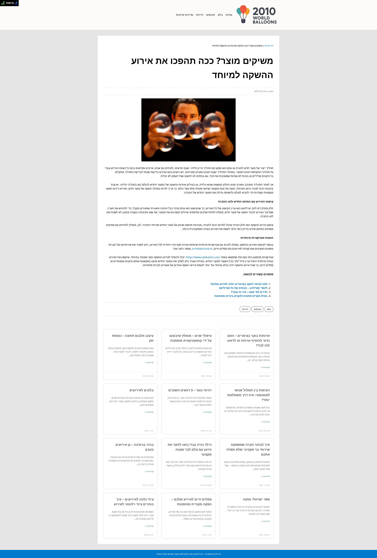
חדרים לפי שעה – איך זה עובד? (249, 292)
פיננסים (210, 14)
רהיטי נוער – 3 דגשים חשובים (190, 390)
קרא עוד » (265, 367)
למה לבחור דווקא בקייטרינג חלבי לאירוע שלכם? (238, 284)
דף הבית (269, 45)
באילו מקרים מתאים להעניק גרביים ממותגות (240, 296)
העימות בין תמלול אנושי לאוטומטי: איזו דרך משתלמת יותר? (248, 395)
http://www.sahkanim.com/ (203, 257)
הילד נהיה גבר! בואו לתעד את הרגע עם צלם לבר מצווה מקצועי (190, 449)
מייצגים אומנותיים (202, 248)
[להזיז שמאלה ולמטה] (2, 4)
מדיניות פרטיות (184, 14)
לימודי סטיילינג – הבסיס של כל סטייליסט (243, 288)
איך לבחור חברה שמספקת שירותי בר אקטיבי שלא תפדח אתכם (248, 449)
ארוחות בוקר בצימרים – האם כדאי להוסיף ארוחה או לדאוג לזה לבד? (248, 340)
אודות (229, 14)
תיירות (199, 14)
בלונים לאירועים (141, 390)
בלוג (220, 14)
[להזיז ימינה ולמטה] (4, 4)
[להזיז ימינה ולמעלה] (4, 2)
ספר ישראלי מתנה (256, 499)
